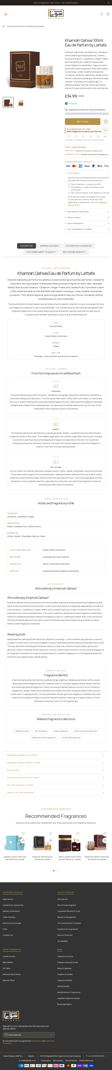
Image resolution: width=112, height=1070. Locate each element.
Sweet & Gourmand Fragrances (44, 737)
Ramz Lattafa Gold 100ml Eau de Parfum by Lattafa (70, 858)
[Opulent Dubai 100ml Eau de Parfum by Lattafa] (15, 842)
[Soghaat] (56, 14)
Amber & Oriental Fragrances (85, 731)
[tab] (49, 246)
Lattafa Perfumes (78, 147)
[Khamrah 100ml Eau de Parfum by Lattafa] (42, 842)
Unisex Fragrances (60, 731)
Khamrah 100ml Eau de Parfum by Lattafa (42, 858)
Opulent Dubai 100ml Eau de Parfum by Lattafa (15, 858)
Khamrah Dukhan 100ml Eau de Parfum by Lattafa (97, 858)
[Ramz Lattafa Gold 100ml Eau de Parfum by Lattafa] (69, 842)
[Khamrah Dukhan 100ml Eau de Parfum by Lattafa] (97, 842)
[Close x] (108, 2)
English (31, 1056)
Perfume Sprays (41, 731)
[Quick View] (23, 840)
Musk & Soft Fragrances (71, 737)
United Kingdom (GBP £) (12, 1056)
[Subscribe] (51, 1035)
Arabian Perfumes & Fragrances (88, 150)
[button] (108, 14)
